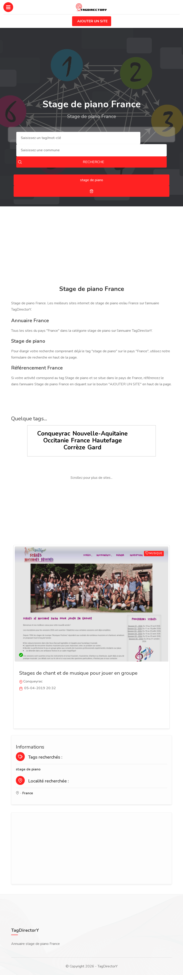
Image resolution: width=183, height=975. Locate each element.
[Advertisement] (91, 246)
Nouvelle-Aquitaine (100, 433)
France (80, 440)
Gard (94, 447)
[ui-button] (91, 191)
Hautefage (107, 440)
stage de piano (28, 769)
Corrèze (74, 447)
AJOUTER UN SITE (92, 21)
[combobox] (78, 138)
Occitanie (56, 440)
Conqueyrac (53, 433)
